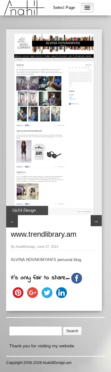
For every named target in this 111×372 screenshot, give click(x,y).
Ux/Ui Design (24, 210)
